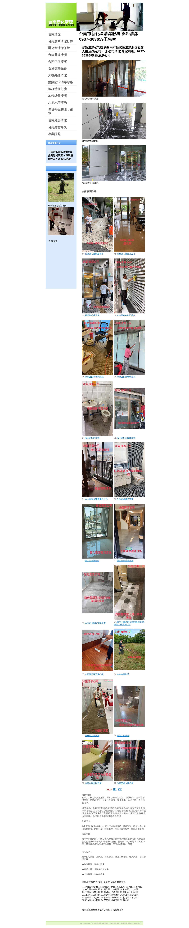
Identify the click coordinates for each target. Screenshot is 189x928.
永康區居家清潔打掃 (94, 674)
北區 (121, 887)
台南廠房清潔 (57, 120)
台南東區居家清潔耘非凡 (96, 499)
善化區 (126, 892)
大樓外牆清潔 (57, 75)
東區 (96, 887)
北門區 (126, 897)
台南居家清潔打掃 (60, 41)
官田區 (126, 895)
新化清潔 (121, 882)
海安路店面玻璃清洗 (126, 438)
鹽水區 (126, 900)
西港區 (116, 892)
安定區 (107, 895)
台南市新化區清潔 (90, 98)
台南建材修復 (57, 127)
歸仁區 (97, 889)
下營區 (107, 900)
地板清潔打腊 (57, 89)
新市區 (97, 895)
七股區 (97, 897)
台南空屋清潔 (57, 61)
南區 (113, 887)
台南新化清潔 (60, 22)
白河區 (135, 897)
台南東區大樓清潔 (125, 783)
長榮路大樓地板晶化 (126, 254)
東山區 (88, 900)
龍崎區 (107, 892)
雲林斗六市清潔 (92, 736)
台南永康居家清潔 (93, 783)
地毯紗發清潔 (57, 95)
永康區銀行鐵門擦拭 (126, 315)
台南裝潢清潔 (57, 55)
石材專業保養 (57, 68)
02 (120, 789)
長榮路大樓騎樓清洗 (94, 254)
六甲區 (97, 900)
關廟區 (97, 892)
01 (114, 789)
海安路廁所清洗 (92, 438)
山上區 (88, 895)
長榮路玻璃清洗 (92, 315)
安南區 (139, 887)
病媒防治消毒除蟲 (60, 82)
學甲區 (116, 897)
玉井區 (126, 889)
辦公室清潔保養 (59, 48)
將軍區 (107, 897)
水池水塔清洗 (57, 102)
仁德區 (88, 892)
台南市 (94, 882)
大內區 (135, 889)
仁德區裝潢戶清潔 (125, 499)
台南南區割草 (123, 674)
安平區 (129, 887)
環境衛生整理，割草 (60, 111)
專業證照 (54, 134)
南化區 (88, 889)
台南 (100, 882)
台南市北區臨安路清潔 (95, 623)
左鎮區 (116, 889)
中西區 (88, 887)
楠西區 (116, 895)
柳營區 (116, 900)
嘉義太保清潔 (123, 736)
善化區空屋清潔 (92, 560)
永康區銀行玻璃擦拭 (126, 377)
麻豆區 (135, 895)
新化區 (107, 889)
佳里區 (88, 897)
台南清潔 (54, 34)
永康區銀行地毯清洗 (94, 377)
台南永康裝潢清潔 (125, 560)
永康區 (105, 887)
